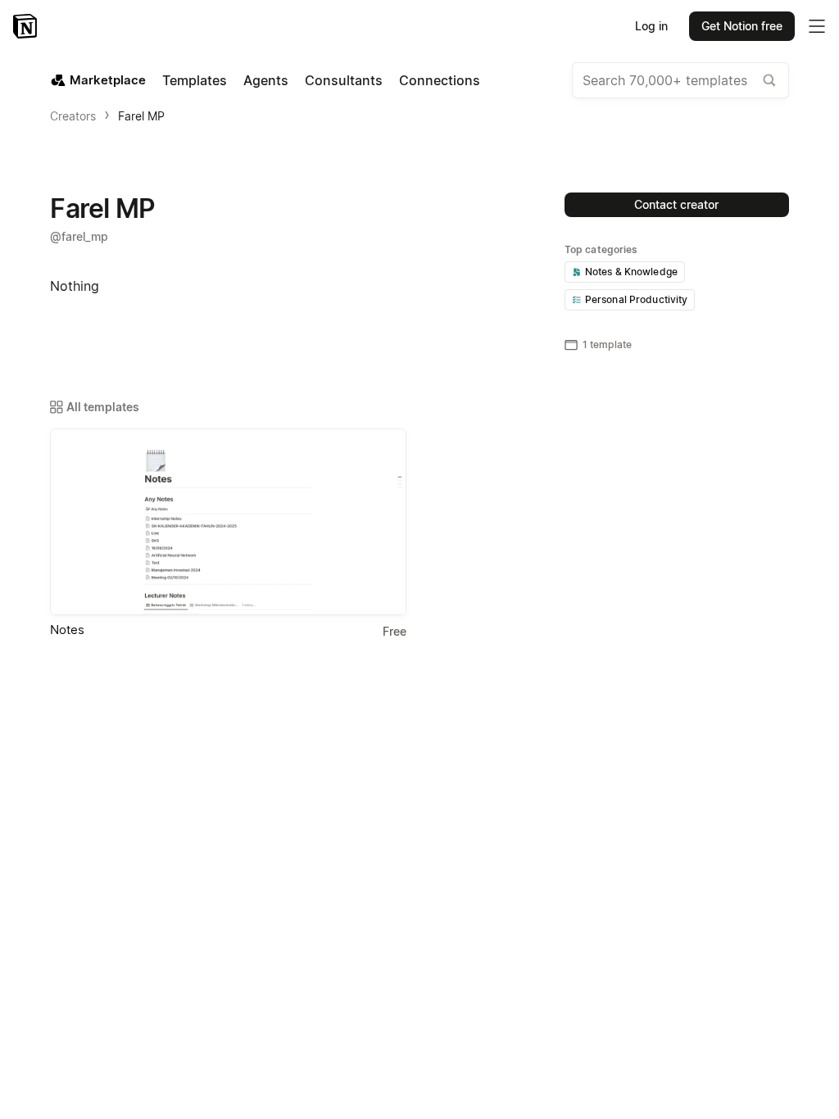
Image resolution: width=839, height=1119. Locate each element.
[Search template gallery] (769, 80)
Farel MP (141, 116)
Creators (73, 116)
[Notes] (228, 521)
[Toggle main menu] (817, 26)
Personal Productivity (636, 299)
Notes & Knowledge (631, 271)
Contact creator (676, 204)
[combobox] (680, 80)
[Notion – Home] (26, 26)
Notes (67, 629)
